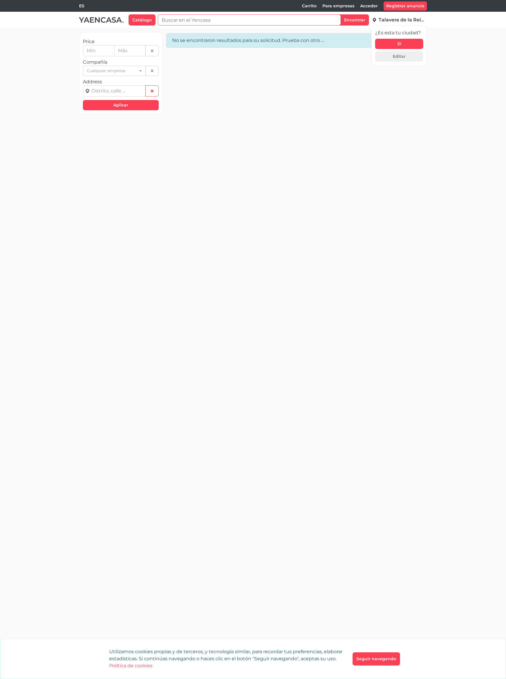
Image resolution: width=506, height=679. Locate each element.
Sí (399, 43)
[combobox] (81, 6)
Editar (399, 56)
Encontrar (354, 20)
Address (92, 81)
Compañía (95, 62)
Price (89, 41)
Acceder (369, 6)
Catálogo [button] (142, 20)
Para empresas (338, 6)
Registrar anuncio (405, 6)
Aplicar (120, 105)
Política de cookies (131, 665)
